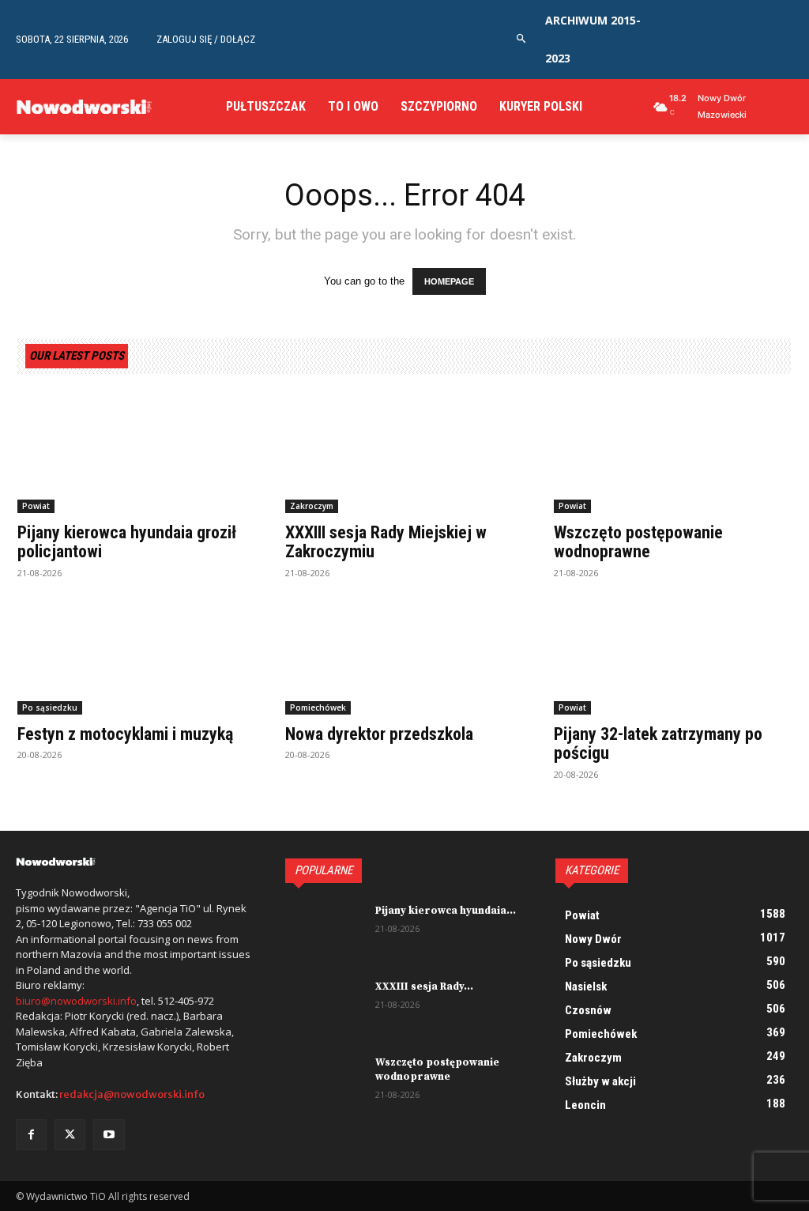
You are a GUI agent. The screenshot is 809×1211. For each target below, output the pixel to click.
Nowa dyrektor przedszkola (379, 734)
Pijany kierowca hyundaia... (445, 910)
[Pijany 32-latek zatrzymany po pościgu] (673, 655)
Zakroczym (311, 505)
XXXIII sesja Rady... (424, 986)
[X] (70, 1134)
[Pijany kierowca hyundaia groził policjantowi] (136, 454)
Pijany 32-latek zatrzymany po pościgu (658, 743)
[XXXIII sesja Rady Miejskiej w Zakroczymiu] (404, 454)
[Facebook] (31, 1134)
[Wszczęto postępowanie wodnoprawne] (673, 454)
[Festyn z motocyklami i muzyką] (136, 655)
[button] (522, 39)
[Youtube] (108, 1134)
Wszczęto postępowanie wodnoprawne (638, 542)
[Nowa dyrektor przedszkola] (404, 655)
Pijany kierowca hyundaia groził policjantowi (126, 542)
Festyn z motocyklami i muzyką (125, 734)
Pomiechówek (318, 707)
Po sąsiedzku (49, 707)
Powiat (36, 505)
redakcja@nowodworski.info (132, 1094)
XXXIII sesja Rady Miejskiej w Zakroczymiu (386, 542)
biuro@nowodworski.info (76, 1001)
